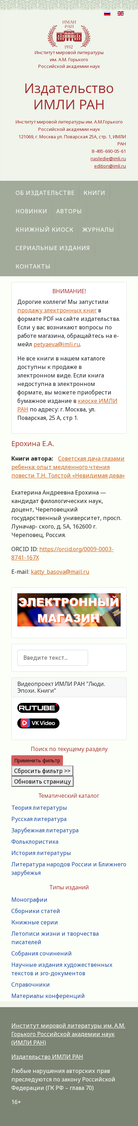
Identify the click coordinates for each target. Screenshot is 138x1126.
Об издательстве (45, 193)
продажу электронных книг (57, 310)
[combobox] (52, 658)
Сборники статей (35, 911)
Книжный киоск (45, 229)
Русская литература (39, 819)
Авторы (69, 211)
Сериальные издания (53, 248)
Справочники (30, 984)
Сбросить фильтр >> (42, 771)
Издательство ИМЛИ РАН (47, 1057)
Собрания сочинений (41, 953)
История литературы (41, 853)
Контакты (33, 266)
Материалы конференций (48, 996)
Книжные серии (34, 922)
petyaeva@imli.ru (57, 344)
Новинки (31, 211)
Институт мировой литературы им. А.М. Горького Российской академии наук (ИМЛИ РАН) (68, 1034)
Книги (94, 193)
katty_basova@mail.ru (60, 572)
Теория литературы (39, 808)
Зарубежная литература (45, 830)
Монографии (29, 899)
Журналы (98, 229)
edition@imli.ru (110, 166)
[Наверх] (125, 1112)
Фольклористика (34, 841)
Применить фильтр (37, 760)
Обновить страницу (42, 781)
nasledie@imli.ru (108, 158)
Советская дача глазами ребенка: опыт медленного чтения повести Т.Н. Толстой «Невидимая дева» (68, 467)
